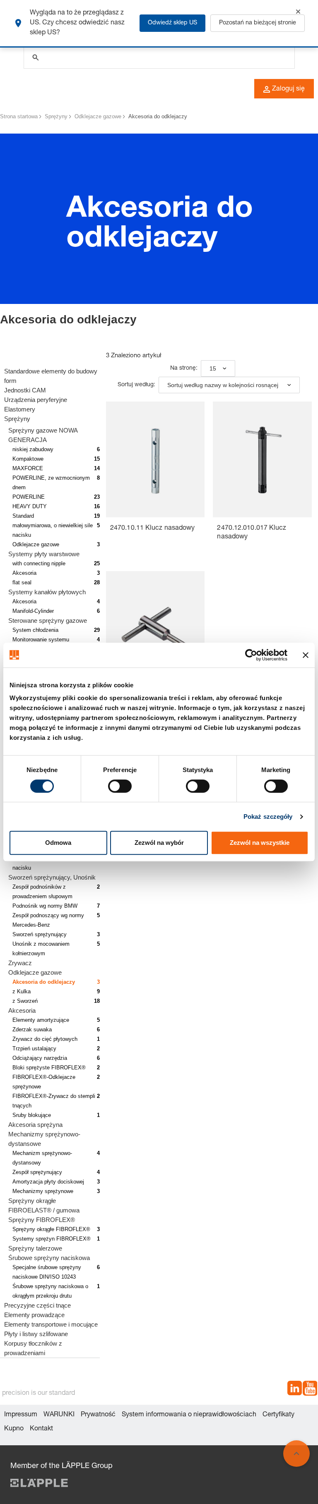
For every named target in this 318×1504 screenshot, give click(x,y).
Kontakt (41, 1429)
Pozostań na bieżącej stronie (257, 23)
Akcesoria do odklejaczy (157, 116)
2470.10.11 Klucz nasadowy (152, 528)
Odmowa (58, 842)
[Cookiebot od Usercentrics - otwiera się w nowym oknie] (251, 655)
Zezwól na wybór (159, 842)
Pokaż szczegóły (268, 816)
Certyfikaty (278, 1415)
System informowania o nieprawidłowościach (189, 1415)
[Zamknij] (298, 11)
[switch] (120, 786)
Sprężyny (56, 116)
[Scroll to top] (296, 1453)
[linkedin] (294, 1390)
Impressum (20, 1415)
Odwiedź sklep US (172, 23)
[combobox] (218, 368)
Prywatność (98, 1415)
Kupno (14, 1429)
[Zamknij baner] (305, 655)
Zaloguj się (288, 89)
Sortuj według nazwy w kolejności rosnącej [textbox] (222, 385)
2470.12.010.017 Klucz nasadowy (251, 532)
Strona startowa (19, 116)
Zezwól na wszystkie (259, 842)
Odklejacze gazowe (98, 116)
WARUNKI (59, 1415)
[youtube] (310, 1390)
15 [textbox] (213, 368)
